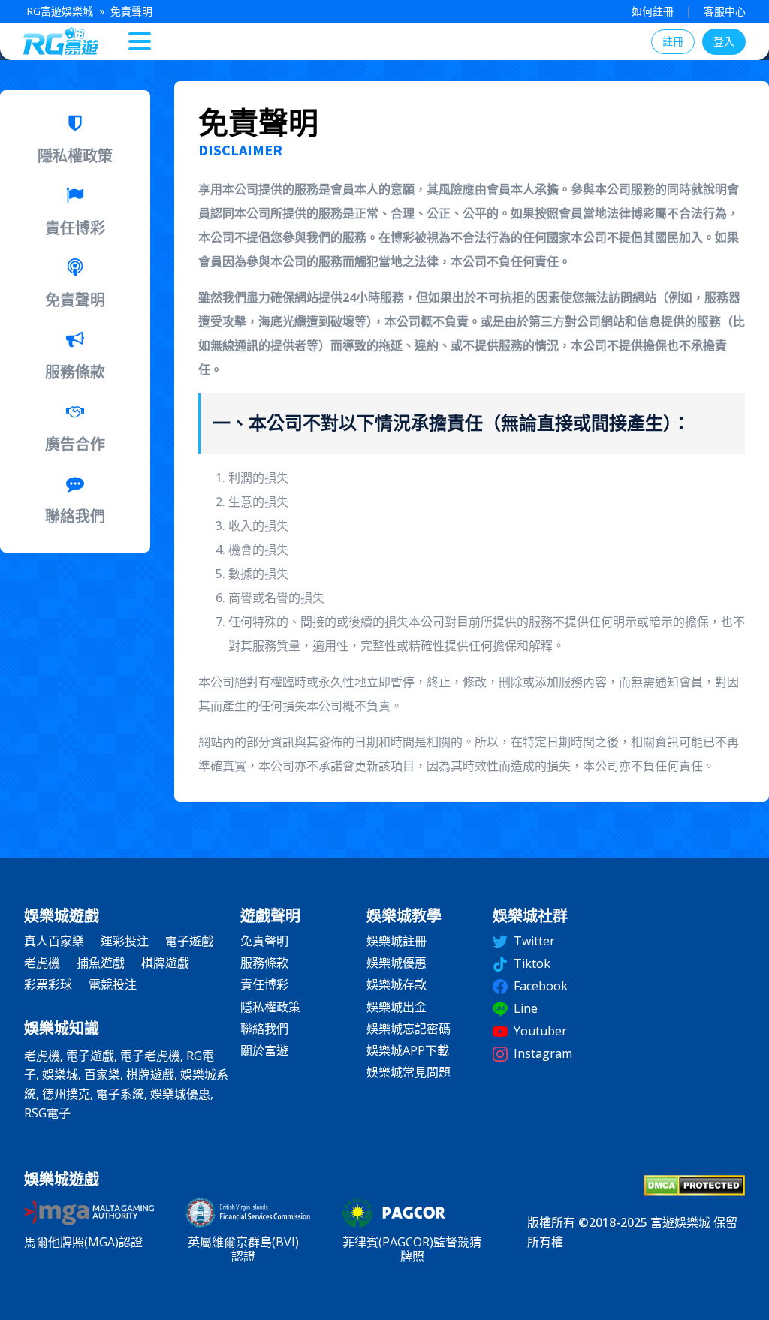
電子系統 (120, 1094)
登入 (723, 41)
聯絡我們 (264, 1029)
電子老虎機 (150, 1055)
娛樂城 (60, 1074)
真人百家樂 (54, 941)
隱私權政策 (270, 1007)
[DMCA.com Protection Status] (694, 1191)
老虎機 (42, 963)
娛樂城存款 (396, 985)
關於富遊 (264, 1051)
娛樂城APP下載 (407, 1051)
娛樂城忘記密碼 (408, 1029)
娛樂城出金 (396, 1007)
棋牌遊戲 (165, 963)
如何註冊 (653, 11)
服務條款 (264, 963)
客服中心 (725, 11)
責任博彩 (264, 985)
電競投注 (113, 985)
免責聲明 (264, 941)
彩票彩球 (48, 985)
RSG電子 (47, 1113)
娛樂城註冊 (396, 941)
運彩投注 (125, 941)
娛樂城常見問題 (408, 1072)
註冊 (672, 41)
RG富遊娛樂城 (59, 11)
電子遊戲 (189, 941)
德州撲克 (66, 1094)
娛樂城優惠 (180, 1094)
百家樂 (102, 1074)
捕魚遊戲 (101, 963)
